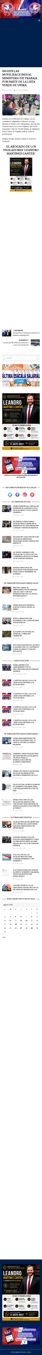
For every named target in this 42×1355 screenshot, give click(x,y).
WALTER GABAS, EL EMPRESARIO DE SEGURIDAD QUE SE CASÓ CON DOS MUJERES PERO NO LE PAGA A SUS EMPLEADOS (25, 592)
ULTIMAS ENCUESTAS (21, 817)
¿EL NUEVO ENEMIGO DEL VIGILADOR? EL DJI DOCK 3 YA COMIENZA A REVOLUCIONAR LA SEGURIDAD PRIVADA (25, 555)
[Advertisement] (21, 45)
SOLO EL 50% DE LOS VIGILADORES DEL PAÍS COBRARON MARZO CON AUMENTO (23, 858)
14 (26, 920)
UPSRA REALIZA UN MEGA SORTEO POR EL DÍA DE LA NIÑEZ (24, 607)
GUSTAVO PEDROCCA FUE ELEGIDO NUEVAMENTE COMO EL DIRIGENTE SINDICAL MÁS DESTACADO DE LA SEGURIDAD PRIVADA (26, 841)
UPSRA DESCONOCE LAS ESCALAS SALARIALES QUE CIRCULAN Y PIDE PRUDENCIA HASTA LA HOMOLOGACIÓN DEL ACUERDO (26, 804)
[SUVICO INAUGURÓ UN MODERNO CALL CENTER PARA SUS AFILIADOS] (6, 623)
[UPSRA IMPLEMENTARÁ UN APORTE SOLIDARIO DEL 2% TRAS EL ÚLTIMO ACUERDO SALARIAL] (6, 743)
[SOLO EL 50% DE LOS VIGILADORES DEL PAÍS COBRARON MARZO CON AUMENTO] (6, 859)
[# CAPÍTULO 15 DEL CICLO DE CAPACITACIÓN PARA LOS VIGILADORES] (6, 725)
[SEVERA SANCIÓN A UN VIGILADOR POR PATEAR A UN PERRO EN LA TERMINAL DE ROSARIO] (6, 572)
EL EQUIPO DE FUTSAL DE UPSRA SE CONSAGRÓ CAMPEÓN (23, 634)
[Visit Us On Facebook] (17, 497)
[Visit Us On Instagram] (24, 497)
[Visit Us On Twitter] (10, 497)
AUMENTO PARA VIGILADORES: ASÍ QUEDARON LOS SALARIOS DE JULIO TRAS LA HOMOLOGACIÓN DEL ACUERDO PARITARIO (26, 758)
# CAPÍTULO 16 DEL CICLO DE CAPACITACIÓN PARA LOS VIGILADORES (24, 709)
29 (32, 928)
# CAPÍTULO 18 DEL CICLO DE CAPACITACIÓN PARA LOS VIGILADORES (24, 683)
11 (10, 920)
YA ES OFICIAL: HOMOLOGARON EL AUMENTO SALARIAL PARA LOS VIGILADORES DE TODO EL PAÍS (26, 788)
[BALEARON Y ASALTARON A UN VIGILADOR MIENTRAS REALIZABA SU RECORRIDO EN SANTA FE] (6, 541)
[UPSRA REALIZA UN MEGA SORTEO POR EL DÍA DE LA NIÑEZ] (6, 609)
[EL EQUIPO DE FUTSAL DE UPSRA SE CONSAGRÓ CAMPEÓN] (6, 636)
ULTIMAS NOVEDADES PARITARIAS (21, 734)
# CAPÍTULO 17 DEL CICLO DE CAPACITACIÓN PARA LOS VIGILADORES (24, 696)
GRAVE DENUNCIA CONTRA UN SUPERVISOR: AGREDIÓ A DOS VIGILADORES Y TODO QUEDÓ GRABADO (26, 509)
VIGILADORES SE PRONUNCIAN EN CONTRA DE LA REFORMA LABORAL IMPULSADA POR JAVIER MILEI (26, 825)
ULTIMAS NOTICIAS (21, 502)
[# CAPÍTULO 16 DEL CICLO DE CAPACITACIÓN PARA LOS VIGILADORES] (6, 712)
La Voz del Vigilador (21, 90)
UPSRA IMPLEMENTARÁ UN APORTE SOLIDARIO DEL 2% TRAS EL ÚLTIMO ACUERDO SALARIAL (24, 741)
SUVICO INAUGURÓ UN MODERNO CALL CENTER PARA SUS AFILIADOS (26, 620)
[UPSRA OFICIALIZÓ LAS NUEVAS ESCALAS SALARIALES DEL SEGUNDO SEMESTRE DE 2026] (6, 776)
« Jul (3, 937)
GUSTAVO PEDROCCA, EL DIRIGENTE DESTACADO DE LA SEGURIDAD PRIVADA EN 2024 (25, 887)
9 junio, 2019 (8, 90)
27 (21, 928)
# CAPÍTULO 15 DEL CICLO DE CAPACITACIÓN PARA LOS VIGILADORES (24, 722)
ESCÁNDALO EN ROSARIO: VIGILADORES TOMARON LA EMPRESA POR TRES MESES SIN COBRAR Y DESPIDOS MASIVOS (26, 525)
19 (16, 924)
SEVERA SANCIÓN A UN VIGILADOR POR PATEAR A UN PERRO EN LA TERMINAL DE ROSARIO (25, 571)
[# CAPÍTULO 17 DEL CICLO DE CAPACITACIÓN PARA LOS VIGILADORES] (6, 698)
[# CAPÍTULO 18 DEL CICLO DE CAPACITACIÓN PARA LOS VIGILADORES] (6, 685)
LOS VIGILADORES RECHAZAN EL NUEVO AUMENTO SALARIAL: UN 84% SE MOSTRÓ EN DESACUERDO (26, 873)
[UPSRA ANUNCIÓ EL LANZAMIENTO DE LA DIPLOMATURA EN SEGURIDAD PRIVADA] (6, 669)
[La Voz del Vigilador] (21, 17)
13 (21, 920)
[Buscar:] (21, 358)
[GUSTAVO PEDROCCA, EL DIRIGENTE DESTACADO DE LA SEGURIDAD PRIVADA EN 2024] (6, 890)
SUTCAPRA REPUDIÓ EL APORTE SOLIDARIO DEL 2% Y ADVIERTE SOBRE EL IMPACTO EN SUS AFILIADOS (26, 648)
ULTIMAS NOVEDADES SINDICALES (21, 583)
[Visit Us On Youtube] (32, 497)
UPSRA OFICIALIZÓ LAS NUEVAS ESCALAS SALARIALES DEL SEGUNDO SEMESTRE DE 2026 (26, 773)
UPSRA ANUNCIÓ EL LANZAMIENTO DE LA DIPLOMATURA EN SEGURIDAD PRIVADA (26, 668)
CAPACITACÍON (21, 661)
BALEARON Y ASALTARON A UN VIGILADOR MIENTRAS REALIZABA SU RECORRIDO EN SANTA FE (26, 540)
